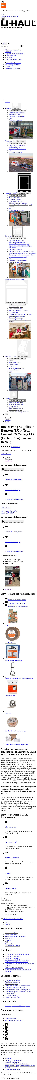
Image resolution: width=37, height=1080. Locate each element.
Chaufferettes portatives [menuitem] (16, 408)
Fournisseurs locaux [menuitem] (15, 362)
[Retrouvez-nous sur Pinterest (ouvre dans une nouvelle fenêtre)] (6, 1031)
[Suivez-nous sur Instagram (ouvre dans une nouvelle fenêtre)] (6, 1028)
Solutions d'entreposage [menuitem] (16, 318)
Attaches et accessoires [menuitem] (15, 120)
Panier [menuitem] (9, 57)
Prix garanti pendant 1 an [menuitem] (13, 50)
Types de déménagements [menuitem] (16, 368)
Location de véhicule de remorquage (17, 960)
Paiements (8, 938)
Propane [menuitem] (7, 398)
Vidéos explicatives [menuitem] (14, 114)
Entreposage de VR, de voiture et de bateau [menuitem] (21, 251)
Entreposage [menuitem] (8, 236)
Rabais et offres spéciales (13, 997)
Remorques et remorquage (13, 490)
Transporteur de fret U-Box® (14, 1020)
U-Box (24, 193)
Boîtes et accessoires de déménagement (17, 986)
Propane (13, 398)
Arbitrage (8, 1058)
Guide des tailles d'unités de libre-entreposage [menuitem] (22, 253)
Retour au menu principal (18, 110)
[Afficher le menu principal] (3, 18)
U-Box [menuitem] (11, 193)
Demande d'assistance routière (13, 919)
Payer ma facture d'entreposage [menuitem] (18, 257)
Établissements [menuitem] (11, 55)
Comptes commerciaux (12, 980)
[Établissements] (8, 44)
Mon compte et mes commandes (15, 936)
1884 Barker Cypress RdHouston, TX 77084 (9, 512)
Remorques (16, 108)
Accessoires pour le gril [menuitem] (16, 404)
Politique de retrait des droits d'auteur (17, 1064)
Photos (9, 461)
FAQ (6, 942)
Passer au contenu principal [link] (9, 16)
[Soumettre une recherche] (21, 46)
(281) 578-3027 (6, 454)
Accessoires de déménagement (13, 470)
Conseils (7, 940)
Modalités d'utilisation (12, 1062)
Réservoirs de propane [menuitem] (15, 410)
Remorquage (9, 141)
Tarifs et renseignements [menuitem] (16, 197)
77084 (7, 421)
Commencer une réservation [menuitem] (17, 112)
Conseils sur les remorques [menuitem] (16, 116)
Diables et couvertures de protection (16, 962)
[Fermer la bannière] (2, 2)
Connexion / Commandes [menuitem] (13, 59)
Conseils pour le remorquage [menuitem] (17, 149)
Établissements (12, 1069)
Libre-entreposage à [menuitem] (17, 242)
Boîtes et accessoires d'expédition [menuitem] (18, 310)
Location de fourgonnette (13, 956)
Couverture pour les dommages (15, 987)
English (7, 922)
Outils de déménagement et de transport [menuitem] (20, 314)
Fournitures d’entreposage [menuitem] (16, 262)
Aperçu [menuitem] (11, 361)
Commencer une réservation (17, 145)
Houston (7, 420)
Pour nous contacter (11, 933)
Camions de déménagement (13, 479)
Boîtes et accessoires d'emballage (16, 302)
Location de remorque (12, 958)
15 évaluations (15, 447)
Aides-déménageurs (23, 356)
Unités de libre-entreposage (14, 968)
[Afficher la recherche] (5, 43)
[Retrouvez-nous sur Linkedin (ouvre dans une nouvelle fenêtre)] (6, 1034)
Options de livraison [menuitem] (15, 199)
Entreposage (17, 236)
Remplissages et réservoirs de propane (17, 989)
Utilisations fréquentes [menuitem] (15, 201)
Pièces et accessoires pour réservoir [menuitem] (19, 412)
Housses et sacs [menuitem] (13, 312)
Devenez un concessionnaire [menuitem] (14, 53)
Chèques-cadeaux (10, 995)
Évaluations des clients (12, 946)
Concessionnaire (10, 1018)
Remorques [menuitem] (8, 108)
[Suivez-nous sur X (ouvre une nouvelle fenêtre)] (6, 1037)
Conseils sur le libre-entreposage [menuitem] (18, 260)
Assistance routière (11, 935)
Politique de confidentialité (13, 1060)
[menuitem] (22, 145)
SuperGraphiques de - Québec (17, 1006)
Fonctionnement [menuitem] (13, 364)
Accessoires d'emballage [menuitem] (16, 309)
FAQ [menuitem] (10, 118)
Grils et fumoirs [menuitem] (13, 406)
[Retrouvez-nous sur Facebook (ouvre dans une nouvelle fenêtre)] (6, 1025)
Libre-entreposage (10, 827)
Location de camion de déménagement (17, 954)
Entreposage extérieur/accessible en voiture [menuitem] (21, 255)
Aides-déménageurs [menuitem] (11, 356)
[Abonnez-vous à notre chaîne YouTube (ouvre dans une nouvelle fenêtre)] (6, 1040)
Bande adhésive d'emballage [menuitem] (17, 316)
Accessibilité (9, 944)
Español (7, 924)
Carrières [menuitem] (8, 52)
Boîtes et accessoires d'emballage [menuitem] (14, 279)
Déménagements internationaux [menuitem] (18, 203)
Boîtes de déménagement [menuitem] (16, 307)
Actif (2, 14)
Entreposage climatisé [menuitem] (15, 249)
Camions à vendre (10, 888)
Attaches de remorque (12, 857)
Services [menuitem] (11, 366)
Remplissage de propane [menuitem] (16, 402)
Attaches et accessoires (12, 982)
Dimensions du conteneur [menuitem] (16, 210)
